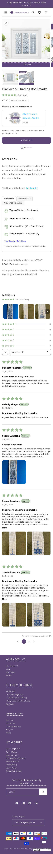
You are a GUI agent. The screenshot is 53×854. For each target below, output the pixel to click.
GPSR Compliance (13, 749)
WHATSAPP (10, 704)
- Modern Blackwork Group (16, 698)
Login (8, 669)
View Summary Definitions (15, 241)
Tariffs (8, 733)
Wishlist (9, 675)
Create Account (12, 666)
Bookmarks (31, 188)
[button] (6, 12)
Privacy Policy (11, 764)
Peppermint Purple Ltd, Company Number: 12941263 (29, 849)
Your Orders (10, 672)
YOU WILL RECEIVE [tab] (13, 203)
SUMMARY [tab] (9, 198)
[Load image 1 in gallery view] (10, 77)
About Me (9, 720)
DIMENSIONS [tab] (24, 198)
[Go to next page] (34, 641)
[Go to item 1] (10, 311)
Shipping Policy (12, 755)
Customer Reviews (13, 726)
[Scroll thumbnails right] (47, 311)
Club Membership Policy (15, 758)
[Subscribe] (43, 791)
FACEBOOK (10, 691)
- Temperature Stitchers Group (18, 701)
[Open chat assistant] (44, 842)
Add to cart (26, 140)
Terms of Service (12, 761)
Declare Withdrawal (14, 771)
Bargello (9, 729)
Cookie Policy (11, 768)
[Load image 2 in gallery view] (26, 77)
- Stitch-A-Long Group (14, 694)
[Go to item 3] (42, 311)
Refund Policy (11, 752)
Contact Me (10, 723)
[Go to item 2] (26, 311)
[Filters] (5, 352)
